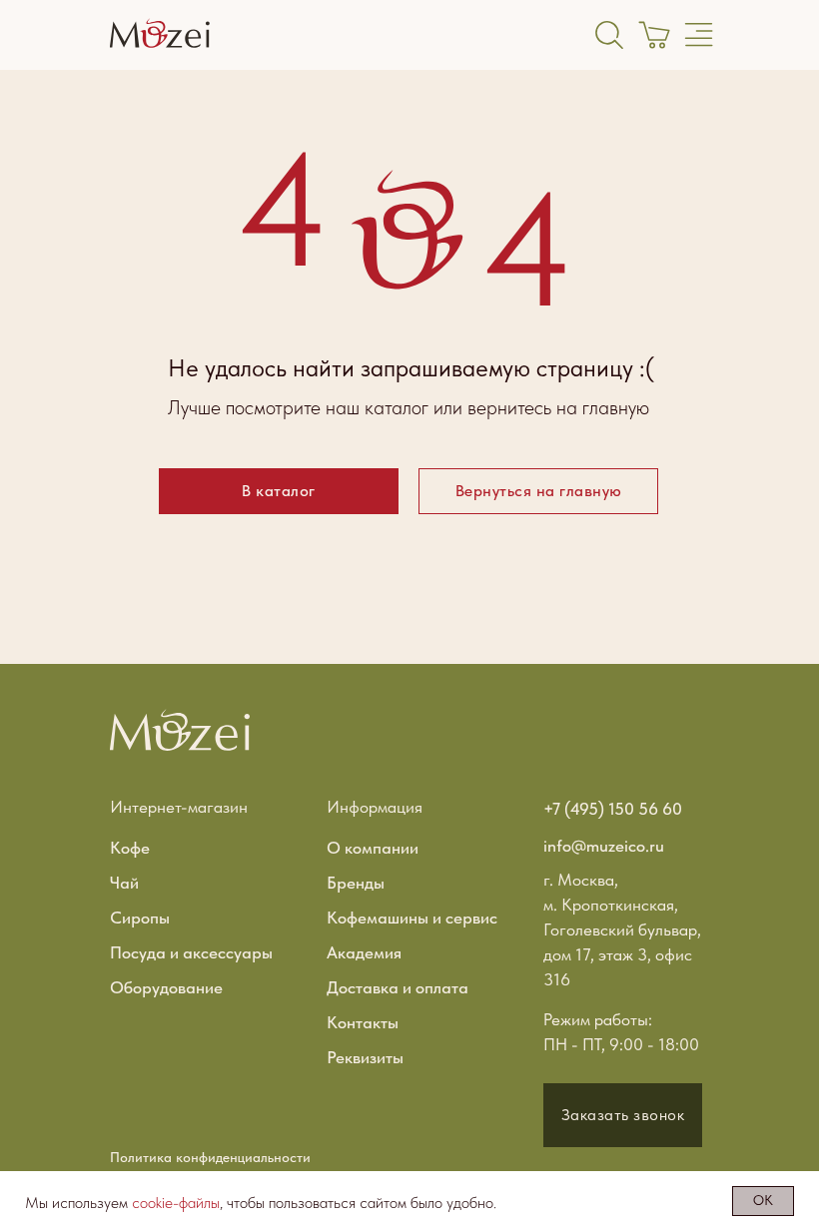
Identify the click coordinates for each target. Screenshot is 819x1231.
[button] (622, 1115)
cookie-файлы (176, 1202)
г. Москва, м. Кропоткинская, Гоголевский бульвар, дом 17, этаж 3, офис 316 (622, 929)
